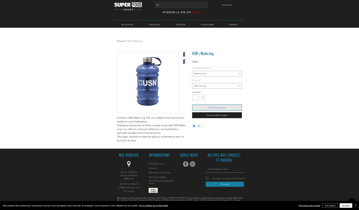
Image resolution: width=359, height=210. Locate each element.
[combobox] (217, 73)
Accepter (346, 205)
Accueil (121, 41)
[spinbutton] (198, 97)
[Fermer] (355, 205)
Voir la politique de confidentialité (153, 205)
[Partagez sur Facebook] (194, 126)
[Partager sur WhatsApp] (199, 126)
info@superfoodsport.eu (129, 187)
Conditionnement (201, 68)
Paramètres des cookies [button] (309, 205)
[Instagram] (192, 164)
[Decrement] (194, 97)
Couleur (197, 80)
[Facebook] (185, 164)
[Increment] (203, 97)
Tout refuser (330, 205)
